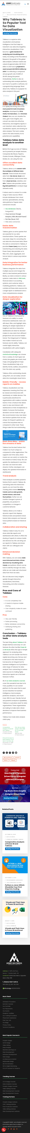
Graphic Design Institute (10, 1102)
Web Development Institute (11, 1111)
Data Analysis (7, 1047)
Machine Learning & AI (9, 1050)
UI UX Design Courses (9, 1082)
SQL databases (10, 209)
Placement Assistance (9, 1018)
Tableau (5, 16)
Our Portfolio (6, 1006)
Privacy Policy (7, 1025)
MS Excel (7, 650)
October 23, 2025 (10, 834)
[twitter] (11, 1129)
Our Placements (8, 1009)
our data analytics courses (15, 681)
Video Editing (6, 1045)
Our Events (6, 1011)
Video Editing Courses (9, 1089)
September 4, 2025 (10, 877)
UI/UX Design (6, 1043)
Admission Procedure (9, 1002)
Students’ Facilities (8, 1013)
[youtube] (14, 1129)
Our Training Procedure (10, 1016)
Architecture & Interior (9, 1059)
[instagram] (16, 1129)
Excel (8, 926)
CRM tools (21, 278)
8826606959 (16, 988)
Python (24, 14)
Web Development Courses (11, 1091)
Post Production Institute (10, 1107)
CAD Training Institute (9, 1104)
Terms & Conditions (9, 1027)
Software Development (10, 1054)
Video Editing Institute (9, 1109)
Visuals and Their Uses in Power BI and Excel (14, 929)
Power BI (19, 14)
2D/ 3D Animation (8, 1064)
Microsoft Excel (11, 14)
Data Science (18, 12)
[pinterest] (8, 1129)
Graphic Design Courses (10, 1086)
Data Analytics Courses (10, 1084)
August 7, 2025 (9, 921)
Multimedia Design (8, 1061)
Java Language (11, 882)
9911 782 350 (15, 984)
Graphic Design (7, 1040)
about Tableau (18, 642)
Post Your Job (7, 1020)
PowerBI (15, 839)
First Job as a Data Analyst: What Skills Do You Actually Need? (20, 730)
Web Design (6, 1057)
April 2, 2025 (6, 12)
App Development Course (11, 1093)
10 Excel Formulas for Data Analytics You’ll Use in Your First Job (8, 739)
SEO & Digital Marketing (10, 1066)
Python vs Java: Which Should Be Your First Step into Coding (14, 887)
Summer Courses (8, 1004)
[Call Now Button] (4, 1130)
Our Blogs (5, 1022)
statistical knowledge (10, 354)
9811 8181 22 (6, 984)
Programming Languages (14, 880)
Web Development (8, 1052)
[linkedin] (5, 1129)
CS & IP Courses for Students (11, 1068)
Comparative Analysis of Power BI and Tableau (8, 729)
